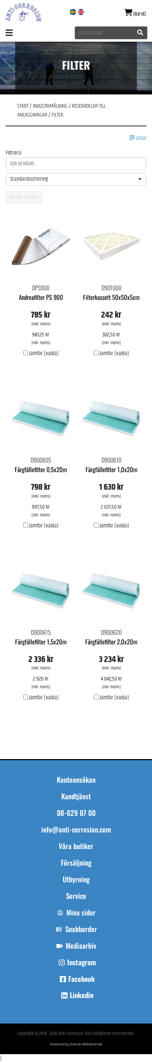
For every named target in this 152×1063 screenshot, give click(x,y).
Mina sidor (81, 912)
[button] (140, 179)
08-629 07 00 (76, 813)
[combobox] (111, 33)
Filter (57, 115)
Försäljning (76, 863)
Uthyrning (76, 879)
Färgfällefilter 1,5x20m (40, 641)
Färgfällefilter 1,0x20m (111, 469)
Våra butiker (76, 846)
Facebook (81, 979)
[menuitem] (76, 849)
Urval (140, 138)
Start (22, 106)
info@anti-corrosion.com (76, 829)
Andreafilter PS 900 (41, 297)
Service (76, 896)
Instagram (81, 962)
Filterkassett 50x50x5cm (111, 297)
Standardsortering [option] (29, 179)
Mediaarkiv (81, 946)
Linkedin (81, 995)
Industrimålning (50, 106)
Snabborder (81, 929)
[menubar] (76, 874)
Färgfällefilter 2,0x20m (111, 641)
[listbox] (76, 179)
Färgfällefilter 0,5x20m (41, 469)
